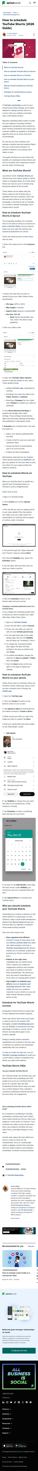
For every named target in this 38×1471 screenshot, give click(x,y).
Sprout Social (18, 922)
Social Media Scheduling (12, 1169)
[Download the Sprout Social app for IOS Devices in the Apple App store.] (8, 1445)
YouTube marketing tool (16, 948)
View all (32, 1246)
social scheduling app (21, 1024)
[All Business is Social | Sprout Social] (19, 1376)
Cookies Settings (18, 1462)
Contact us (6, 1397)
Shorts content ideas (19, 943)
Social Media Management (11, 14)
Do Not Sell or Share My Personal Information (14, 1466)
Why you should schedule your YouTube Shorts (18, 87)
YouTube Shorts (23, 176)
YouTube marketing (12, 105)
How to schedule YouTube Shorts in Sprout (19, 71)
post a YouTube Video (11, 226)
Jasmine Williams (12, 33)
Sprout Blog (7, 12)
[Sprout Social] (11, 3)
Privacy (4, 1457)
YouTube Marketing (15, 1175)
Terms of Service (12, 1457)
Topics (15, 12)
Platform (5, 1409)
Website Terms (23, 1457)
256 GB (17, 314)
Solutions (5, 1414)
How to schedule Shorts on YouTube (17, 75)
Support (5, 1433)
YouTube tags (17, 388)
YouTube (23, 1169)
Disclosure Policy (7, 1462)
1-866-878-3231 (7, 1394)
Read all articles (15, 1218)
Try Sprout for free (19, 1351)
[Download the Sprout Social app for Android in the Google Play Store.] (21, 1445)
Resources (6, 1423)
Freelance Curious (22, 1205)
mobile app (7, 691)
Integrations (6, 1419)
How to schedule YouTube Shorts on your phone (19, 81)
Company (5, 1428)
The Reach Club (26, 1210)
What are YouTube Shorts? (13, 67)
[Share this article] (34, 34)
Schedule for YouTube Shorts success (18, 92)
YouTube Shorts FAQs (12, 96)
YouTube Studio (20, 622)
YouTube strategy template (13, 1055)
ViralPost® (27, 460)
